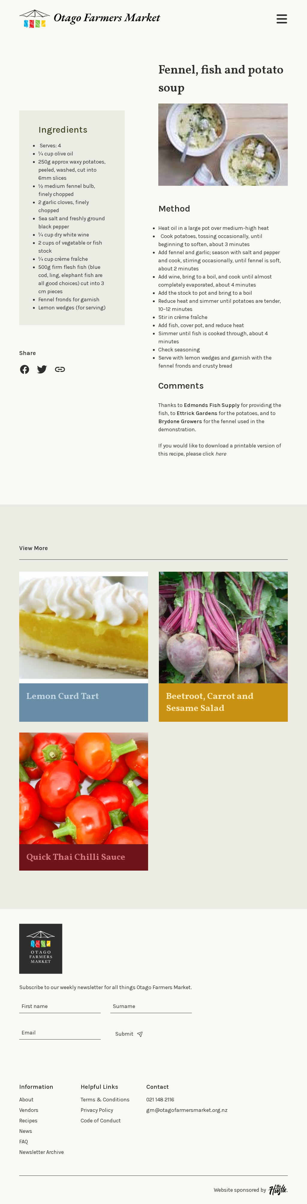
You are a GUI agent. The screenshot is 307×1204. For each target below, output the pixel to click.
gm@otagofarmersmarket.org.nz (187, 1110)
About (26, 1099)
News (25, 1131)
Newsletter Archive (41, 1152)
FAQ (23, 1141)
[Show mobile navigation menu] (282, 19)
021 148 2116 (160, 1099)
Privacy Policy (97, 1110)
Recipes (28, 1120)
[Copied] (60, 369)
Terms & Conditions (105, 1099)
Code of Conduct (101, 1120)
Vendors (28, 1110)
